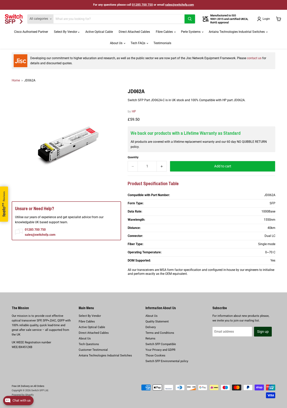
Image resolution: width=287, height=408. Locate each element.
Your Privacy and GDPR (160, 350)
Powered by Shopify (23, 394)
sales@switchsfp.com (179, 4)
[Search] (189, 18)
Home (16, 80)
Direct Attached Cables (134, 32)
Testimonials (162, 43)
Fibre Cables (165, 32)
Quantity (133, 157)
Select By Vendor (66, 32)
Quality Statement (157, 321)
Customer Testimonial (93, 350)
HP (134, 111)
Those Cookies (155, 355)
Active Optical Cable (99, 32)
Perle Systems (191, 32)
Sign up (263, 331)
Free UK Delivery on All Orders (28, 386)
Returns (150, 338)
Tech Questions (89, 344)
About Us (116, 43)
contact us (254, 58)
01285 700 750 (142, 4)
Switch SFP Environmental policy (166, 361)
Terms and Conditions (159, 333)
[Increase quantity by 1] (162, 166)
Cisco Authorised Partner (31, 32)
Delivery (150, 327)
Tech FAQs (138, 43)
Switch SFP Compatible (160, 344)
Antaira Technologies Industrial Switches (237, 32)
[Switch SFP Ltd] (14, 19)
